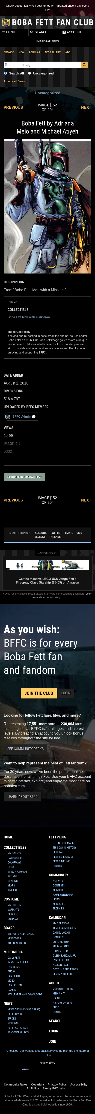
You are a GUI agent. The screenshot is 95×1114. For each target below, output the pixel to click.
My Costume (15, 905)
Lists (11, 867)
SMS (79, 533)
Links (56, 899)
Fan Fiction (15, 985)
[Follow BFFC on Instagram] (32, 1072)
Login (66, 693)
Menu (10, 32)
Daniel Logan (61, 932)
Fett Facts (59, 852)
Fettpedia (57, 837)
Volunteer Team (63, 989)
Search (40, 32)
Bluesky (40, 536)
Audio (11, 971)
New (21, 52)
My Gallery (53, 52)
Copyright (37, 1084)
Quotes (57, 866)
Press (56, 998)
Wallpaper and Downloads (25, 994)
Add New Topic (17, 943)
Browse (9, 52)
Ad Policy (33, 1088)
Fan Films (14, 976)
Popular (34, 52)
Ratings (12, 876)
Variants (13, 909)
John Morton (61, 941)
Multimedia (13, 952)
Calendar (57, 917)
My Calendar (61, 923)
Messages (59, 904)
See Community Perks (25, 749)
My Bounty (14, 853)
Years (11, 885)
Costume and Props (65, 969)
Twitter (55, 533)
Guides (12, 1018)
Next (86, 107)
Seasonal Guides (18, 1032)
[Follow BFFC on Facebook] (25, 1072)
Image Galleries (18, 962)
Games (12, 989)
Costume (11, 899)
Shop (56, 1007)
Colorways (14, 862)
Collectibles (15, 847)
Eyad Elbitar (61, 960)
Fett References (63, 856)
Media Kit (59, 993)
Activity (58, 881)
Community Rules (15, 1084)
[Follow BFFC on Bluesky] (69, 1072)
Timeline (13, 890)
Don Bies (58, 937)
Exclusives (15, 1014)
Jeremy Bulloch (63, 974)
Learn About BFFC (22, 797)
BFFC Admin (21, 416)
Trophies (58, 908)
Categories (14, 858)
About (54, 983)
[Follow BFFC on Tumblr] (47, 1072)
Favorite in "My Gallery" (24, 477)
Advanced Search (15, 81)
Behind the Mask (63, 843)
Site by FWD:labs (54, 1088)
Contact (58, 1012)
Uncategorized (43, 73)
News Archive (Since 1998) (24, 1009)
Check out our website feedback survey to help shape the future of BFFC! (47, 1053)
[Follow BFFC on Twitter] (40, 1072)
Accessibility (78, 1084)
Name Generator (63, 894)
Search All (16, 73)
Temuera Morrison (64, 928)
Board (9, 928)
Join (52, 1041)
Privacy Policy (57, 1084)
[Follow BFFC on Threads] (62, 1072)
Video (11, 980)
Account (73, 32)
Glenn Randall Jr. (64, 955)
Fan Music (14, 967)
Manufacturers (17, 871)
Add (67, 52)
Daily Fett (14, 957)
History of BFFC (63, 1002)
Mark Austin (60, 946)
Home (8, 837)
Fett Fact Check (18, 1027)
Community (58, 875)
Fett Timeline (61, 861)
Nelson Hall (60, 964)
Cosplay (13, 918)
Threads (55, 536)
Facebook (40, 533)
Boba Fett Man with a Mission (29, 317)
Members (58, 890)
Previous (13, 107)
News (8, 1003)
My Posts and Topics (21, 933)
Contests (59, 885)
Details (12, 914)
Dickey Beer (60, 951)
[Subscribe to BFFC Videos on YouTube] (55, 1072)
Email (69, 533)
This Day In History (64, 847)
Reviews (13, 881)
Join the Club (38, 693)
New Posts (14, 938)
